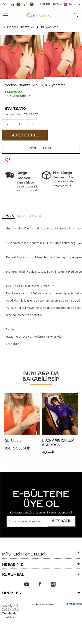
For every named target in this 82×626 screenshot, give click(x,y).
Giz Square (13, 441)
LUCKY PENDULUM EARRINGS (58, 443)
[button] (58, 75)
